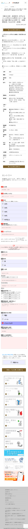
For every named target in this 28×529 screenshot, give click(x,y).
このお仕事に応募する (14, 30)
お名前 (4, 186)
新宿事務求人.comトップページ (11, 489)
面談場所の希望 (7, 328)
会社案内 (7, 500)
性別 (3, 258)
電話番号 (9, 224)
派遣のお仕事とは (8, 493)
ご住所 (4, 269)
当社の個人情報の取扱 (7, 354)
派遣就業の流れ (8, 498)
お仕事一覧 (7, 491)
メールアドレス (6, 231)
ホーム (7, 6)
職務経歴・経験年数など (8, 301)
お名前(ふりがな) (6, 193)
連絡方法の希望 (6, 312)
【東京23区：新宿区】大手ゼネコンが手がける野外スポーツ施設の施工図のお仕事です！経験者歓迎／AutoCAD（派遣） (15, 9)
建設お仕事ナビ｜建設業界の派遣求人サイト (14, 513)
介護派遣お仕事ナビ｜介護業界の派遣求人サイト (15, 522)
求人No (4, 252)
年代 (10, 200)
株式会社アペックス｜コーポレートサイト (13, 524)
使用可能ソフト (6, 290)
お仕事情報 (12, 6)
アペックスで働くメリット (10, 495)
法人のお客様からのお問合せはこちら (12, 508)
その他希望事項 (7, 335)
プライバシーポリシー (9, 502)
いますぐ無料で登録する (10, 504)
